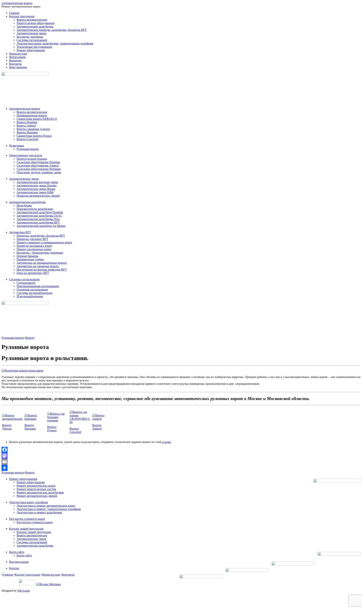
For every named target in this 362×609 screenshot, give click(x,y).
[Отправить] (181, 468)
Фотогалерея (17, 57)
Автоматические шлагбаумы (35, 26)
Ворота (30, 337)
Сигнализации (26, 282)
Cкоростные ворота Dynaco (34, 135)
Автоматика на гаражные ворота (38, 266)
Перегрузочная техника (32, 158)
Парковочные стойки (30, 259)
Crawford (75, 432)
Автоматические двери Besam (36, 189)
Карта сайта (16, 552)
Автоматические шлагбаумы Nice (38, 219)
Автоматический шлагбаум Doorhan (40, 212)
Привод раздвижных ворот (34, 249)
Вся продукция (18, 561)
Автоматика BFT (20, 232)
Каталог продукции (22, 16)
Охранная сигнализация (32, 289)
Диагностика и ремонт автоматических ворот (46, 505)
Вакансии (15, 60)
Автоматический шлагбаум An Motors (41, 225)
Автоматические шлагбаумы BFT (38, 222)
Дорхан (7, 428)
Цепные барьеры (27, 256)
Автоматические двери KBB (35, 192)
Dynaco (52, 430)
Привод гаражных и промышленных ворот (44, 242)
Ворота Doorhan (27, 122)
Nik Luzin (23, 590)
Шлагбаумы (24, 205)
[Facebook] (181, 450)
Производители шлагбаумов (35, 208)
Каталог (14, 568)
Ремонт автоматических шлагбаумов (40, 492)
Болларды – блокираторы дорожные (40, 252)
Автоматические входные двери (37, 182)
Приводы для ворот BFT (32, 239)
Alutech (97, 428)
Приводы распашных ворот (34, 245)
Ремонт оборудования (31, 50)
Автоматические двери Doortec (37, 185)
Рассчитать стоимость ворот (27, 518)
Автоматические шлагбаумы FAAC (39, 215)
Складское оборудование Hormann (39, 169)
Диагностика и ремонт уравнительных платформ (49, 509)
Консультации (18, 67)
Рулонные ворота (28, 149)
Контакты (15, 63)
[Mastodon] (181, 456)
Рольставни (16, 145)
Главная (14, 13)
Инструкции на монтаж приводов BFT (42, 269)
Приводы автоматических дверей (38, 195)
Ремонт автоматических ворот (36, 485)
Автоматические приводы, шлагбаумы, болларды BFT (52, 29)
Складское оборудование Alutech (38, 165)
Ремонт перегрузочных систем (36, 489)
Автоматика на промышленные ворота (42, 262)
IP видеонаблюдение (30, 296)
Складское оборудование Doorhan (38, 162)
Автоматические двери (31, 33)
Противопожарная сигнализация (38, 286)
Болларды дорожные (30, 36)
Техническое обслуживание (34, 46)
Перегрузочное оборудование (36, 23)
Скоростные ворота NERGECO (37, 118)
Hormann (30, 428)
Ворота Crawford (27, 139)
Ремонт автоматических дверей (37, 495)
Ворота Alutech (26, 125)
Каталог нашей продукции (26, 528)
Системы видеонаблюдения (34, 293)
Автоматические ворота (17, 3)
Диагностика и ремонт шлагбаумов (39, 512)
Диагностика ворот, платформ (28, 502)
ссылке (166, 442)
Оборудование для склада (25, 155)
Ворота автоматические (32, 19)
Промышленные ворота (32, 115)
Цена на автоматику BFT (33, 273)
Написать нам (18, 53)
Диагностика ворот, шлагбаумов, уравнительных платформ (55, 43)
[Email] (181, 462)
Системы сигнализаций (32, 40)
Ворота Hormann (27, 132)
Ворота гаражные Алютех (33, 129)
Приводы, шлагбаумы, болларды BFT (41, 235)
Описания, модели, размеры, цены (39, 172)
